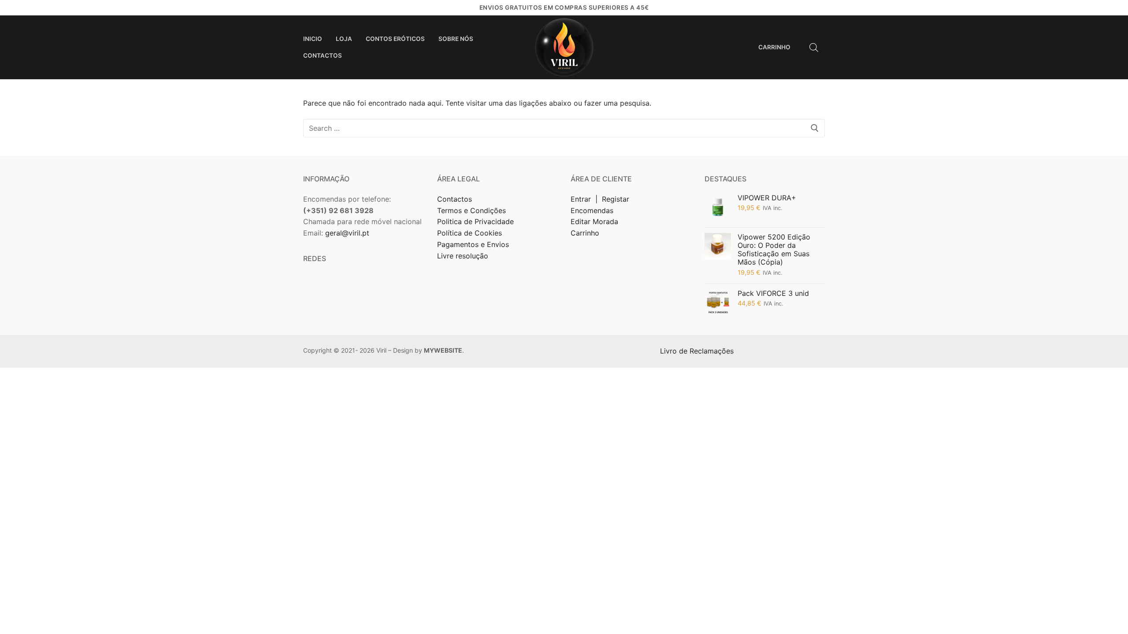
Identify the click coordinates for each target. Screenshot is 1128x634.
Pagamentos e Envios (473, 244)
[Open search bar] (813, 47)
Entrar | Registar (601, 199)
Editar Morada (594, 221)
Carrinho (585, 233)
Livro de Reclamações (698, 350)
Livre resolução (462, 255)
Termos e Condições (472, 210)
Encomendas (592, 210)
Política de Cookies (469, 233)
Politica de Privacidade (476, 221)
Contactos (454, 199)
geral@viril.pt (347, 233)
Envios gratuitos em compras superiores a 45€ (564, 7)
